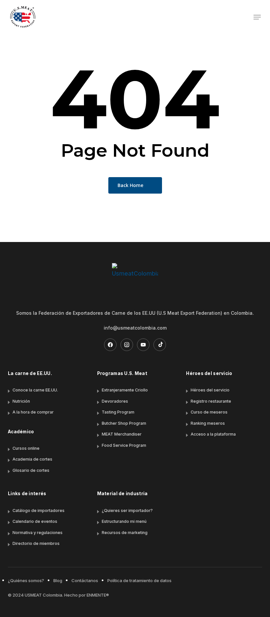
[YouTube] (143, 344)
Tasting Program (118, 412)
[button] (257, 17)
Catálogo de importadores (39, 510)
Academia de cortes (32, 459)
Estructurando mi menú (124, 521)
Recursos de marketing (125, 532)
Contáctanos (84, 580)
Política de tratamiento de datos (139, 580)
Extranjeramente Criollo (125, 390)
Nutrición (21, 401)
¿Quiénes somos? (26, 580)
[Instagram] (127, 344)
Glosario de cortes (31, 470)
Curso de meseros (209, 412)
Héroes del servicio (210, 390)
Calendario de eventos (35, 521)
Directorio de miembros (36, 543)
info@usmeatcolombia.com (135, 328)
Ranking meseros (208, 423)
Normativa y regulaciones (38, 532)
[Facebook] (110, 344)
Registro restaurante (211, 401)
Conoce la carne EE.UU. (35, 390)
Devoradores (115, 401)
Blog (57, 580)
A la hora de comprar (33, 412)
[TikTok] (159, 344)
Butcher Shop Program (124, 423)
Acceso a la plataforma (213, 434)
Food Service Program (124, 445)
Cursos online (26, 448)
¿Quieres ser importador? (127, 510)
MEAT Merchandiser (122, 434)
